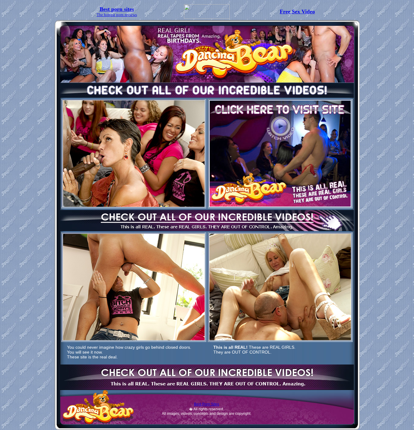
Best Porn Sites (206, 404)
